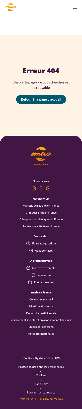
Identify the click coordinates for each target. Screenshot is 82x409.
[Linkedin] (41, 188)
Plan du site (41, 383)
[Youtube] (48, 188)
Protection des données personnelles (41, 366)
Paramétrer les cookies (41, 392)
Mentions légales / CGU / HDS (41, 358)
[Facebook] (33, 188)
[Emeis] (10, 7)
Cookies (41, 375)
